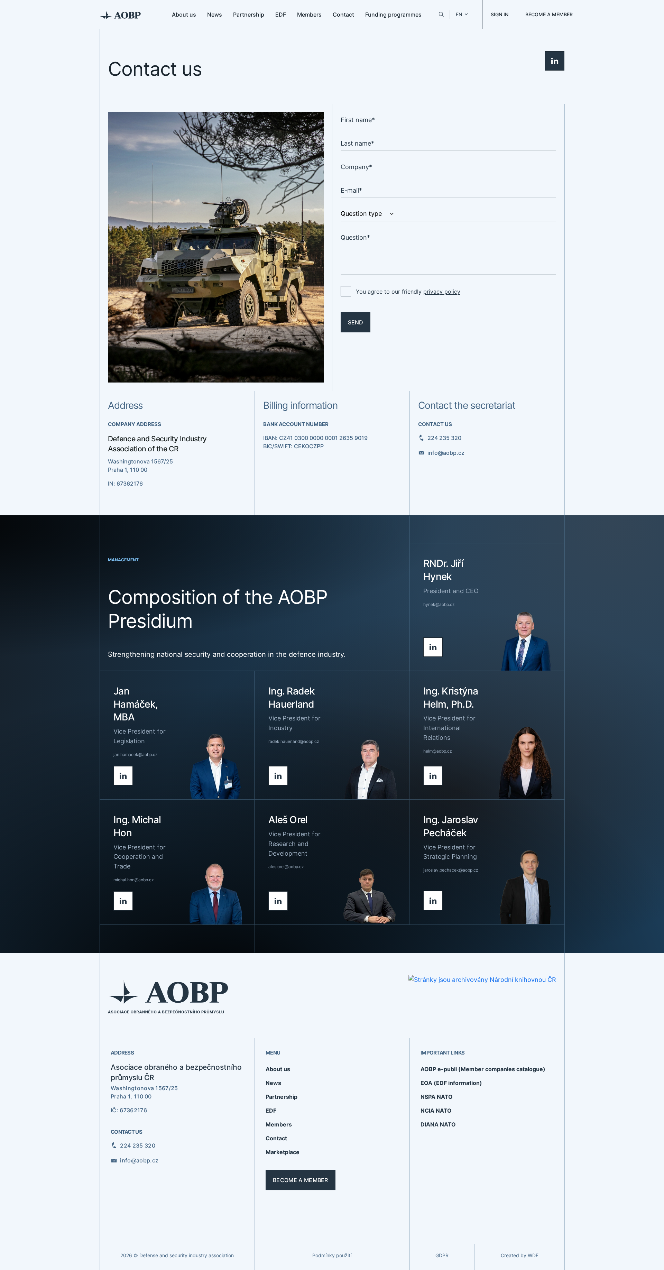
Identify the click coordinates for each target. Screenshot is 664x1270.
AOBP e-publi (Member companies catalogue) (483, 1069)
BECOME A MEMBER (549, 14)
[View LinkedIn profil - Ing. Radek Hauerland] (278, 775)
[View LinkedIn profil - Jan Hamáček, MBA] (123, 775)
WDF (533, 1255)
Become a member (300, 1180)
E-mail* (351, 190)
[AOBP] (120, 14)
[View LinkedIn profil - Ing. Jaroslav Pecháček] (433, 900)
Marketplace (282, 1152)
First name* (358, 119)
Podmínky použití (331, 1255)
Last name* (357, 143)
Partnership (248, 14)
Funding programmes (393, 14)
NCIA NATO (436, 1110)
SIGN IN (499, 14)
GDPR (442, 1255)
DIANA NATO (438, 1124)
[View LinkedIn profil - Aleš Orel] (278, 901)
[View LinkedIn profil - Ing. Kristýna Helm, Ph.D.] (433, 775)
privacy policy (441, 291)
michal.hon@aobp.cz (133, 879)
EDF (280, 14)
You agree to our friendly (408, 291)
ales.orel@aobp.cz (286, 866)
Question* (355, 237)
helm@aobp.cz (437, 751)
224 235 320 (444, 437)
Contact (343, 14)
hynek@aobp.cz (439, 604)
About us (184, 14)
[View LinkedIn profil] (554, 61)
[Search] (441, 14)
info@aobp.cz (445, 452)
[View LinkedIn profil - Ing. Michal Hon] (123, 901)
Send (355, 322)
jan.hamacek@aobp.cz (135, 754)
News (214, 14)
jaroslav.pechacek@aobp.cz (450, 870)
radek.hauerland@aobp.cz (293, 741)
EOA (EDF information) (451, 1082)
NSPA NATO (437, 1096)
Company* (356, 167)
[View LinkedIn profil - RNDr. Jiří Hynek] (433, 647)
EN (459, 14)
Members (309, 14)
